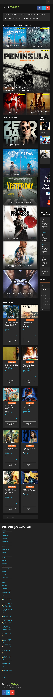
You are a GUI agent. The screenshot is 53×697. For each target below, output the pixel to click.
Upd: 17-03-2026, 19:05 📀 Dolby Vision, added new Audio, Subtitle (7, 617)
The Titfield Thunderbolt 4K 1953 (10, 407)
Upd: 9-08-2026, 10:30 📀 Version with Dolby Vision (6, 641)
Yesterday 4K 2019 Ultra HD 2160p (18, 202)
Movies (7, 14)
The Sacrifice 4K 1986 (28, 323)
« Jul (42, 309)
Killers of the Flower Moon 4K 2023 (45, 262)
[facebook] (39, 8)
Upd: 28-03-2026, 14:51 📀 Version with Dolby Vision (7, 622)
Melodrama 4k (5, 549)
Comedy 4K (4, 538)
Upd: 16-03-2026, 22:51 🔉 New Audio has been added (7, 611)
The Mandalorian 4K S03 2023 (11, 449)
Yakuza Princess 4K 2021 (14, 238)
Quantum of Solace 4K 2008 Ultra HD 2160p (44, 133)
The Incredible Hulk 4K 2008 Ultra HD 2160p (45, 224)
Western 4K (4, 557)
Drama (36, 14)
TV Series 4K (4, 585)
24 (41, 304)
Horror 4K (4, 546)
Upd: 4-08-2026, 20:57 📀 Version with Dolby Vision (6, 635)
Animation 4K (5, 535)
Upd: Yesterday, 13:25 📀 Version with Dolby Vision (6, 658)
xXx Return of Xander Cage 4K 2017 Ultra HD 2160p (19, 266)
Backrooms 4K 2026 (11, 365)
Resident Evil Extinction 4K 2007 (39, 112)
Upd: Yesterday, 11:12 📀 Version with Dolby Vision (6, 652)
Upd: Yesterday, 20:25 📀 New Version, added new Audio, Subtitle (7, 671)
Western (26, 18)
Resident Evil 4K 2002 (13, 113)
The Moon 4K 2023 (35, 47)
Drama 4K (4, 544)
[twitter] (44, 8)
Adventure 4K (5, 530)
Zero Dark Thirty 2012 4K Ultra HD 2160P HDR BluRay (18, 145)
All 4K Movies (5, 532)
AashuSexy (44, 232)
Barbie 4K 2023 (45, 272)
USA (3, 674)
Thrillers (8, 18)
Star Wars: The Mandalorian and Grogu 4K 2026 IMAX (10, 491)
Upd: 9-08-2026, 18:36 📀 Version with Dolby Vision (6, 646)
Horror (42, 14)
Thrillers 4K (4, 555)
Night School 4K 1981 (29, 406)
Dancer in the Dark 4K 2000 (29, 449)
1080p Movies (34, 18)
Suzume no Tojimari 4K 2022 (44, 238)
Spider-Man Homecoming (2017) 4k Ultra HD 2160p (45, 147)
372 (13, 517)
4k (9, 328)
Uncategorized (11, 320)
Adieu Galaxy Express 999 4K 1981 (30, 490)
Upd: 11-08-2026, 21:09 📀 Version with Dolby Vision (7, 600)
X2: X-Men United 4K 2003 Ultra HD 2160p (18, 294)
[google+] (48, 8)
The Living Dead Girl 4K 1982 (29, 365)
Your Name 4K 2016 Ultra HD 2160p (14, 46)
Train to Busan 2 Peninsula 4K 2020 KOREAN (20, 89)
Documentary (17, 18)
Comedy (30, 14)
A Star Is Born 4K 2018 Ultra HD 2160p (45, 161)
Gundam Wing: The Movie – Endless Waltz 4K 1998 (11, 324)
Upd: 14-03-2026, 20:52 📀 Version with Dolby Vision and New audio (7, 605)
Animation (22, 14)
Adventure (14, 14)
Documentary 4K (6, 541)
